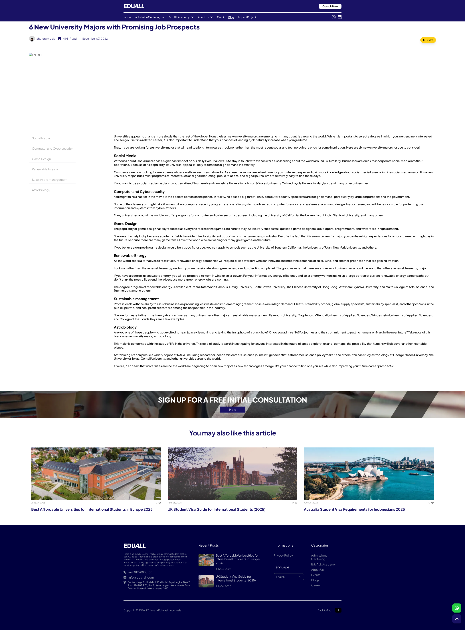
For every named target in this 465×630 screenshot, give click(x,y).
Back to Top (324, 610)
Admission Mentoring (147, 17)
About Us (203, 17)
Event (220, 17)
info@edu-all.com (141, 577)
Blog (231, 17)
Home (127, 17)
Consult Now (330, 6)
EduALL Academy (179, 17)
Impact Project (247, 17)
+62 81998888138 (140, 572)
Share (430, 40)
